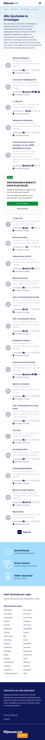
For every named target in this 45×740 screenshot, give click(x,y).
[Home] (11, 3)
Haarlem (7, 666)
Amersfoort (27, 610)
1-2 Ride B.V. (17, 101)
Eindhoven (8, 629)
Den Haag (8, 614)
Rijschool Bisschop (20, 278)
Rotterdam (8, 610)
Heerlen (26, 666)
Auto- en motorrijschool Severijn (26, 297)
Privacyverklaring (10, 715)
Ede (24, 636)
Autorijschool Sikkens (21, 340)
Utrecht (7, 625)
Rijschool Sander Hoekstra (23, 490)
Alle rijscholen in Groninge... (30, 9)
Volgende (27, 532)
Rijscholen (14, 9)
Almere (6, 621)
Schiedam (27, 643)
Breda (6, 655)
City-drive (17, 430)
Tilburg (6, 632)
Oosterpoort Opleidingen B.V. (25, 79)
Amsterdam (8, 617)
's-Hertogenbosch (11, 673)
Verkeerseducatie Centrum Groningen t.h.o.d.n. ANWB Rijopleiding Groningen (24, 145)
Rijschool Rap (18, 511)
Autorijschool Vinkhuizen (23, 120)
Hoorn (25, 640)
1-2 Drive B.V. (18, 218)
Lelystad (26, 647)
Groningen (8, 640)
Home (6, 9)
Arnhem (7, 643)
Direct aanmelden (22, 203)
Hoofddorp (27, 629)
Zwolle (26, 632)
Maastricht (27, 655)
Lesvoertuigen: (17, 70)
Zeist (25, 658)
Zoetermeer (8, 636)
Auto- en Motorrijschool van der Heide (25, 407)
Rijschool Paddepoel (21, 58)
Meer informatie (22, 209)
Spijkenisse (27, 651)
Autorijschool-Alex (20, 449)
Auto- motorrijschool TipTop (24, 319)
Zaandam (27, 670)
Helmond (26, 621)
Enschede (27, 614)
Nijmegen (7, 651)
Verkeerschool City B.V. (22, 256)
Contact (7, 719)
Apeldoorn (8, 670)
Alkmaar (26, 662)
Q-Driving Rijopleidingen (22, 468)
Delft (25, 673)
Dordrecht (8, 647)
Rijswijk (7, 658)
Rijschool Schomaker (21, 384)
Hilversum (27, 625)
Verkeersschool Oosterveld (24, 362)
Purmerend (27, 617)
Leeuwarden (9, 662)
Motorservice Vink (20, 237)
